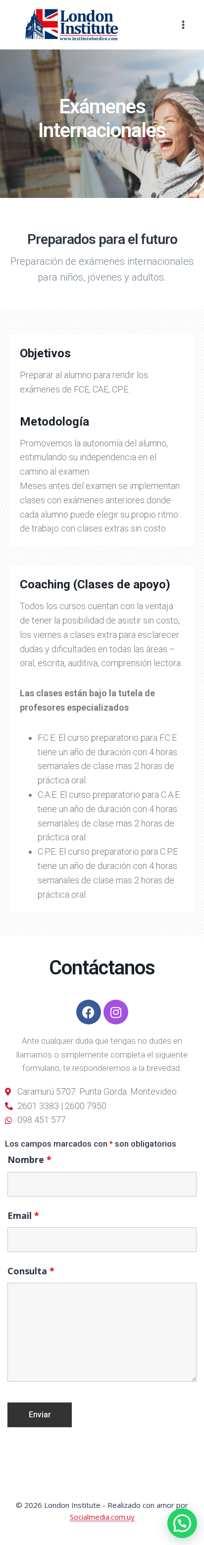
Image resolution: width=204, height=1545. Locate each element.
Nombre (29, 1159)
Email (23, 1215)
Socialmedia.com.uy (102, 1517)
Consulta (30, 1271)
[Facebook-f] (88, 1012)
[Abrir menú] (183, 24)
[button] (182, 1523)
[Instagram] (115, 1012)
